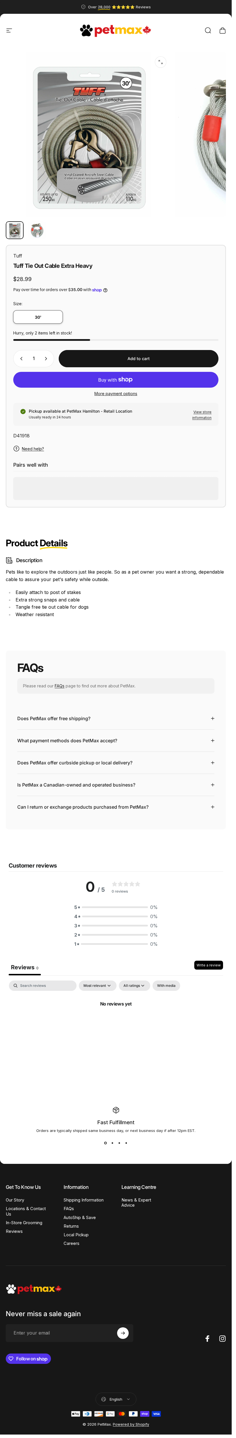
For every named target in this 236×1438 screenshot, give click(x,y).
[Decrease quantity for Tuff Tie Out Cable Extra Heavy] (20, 358)
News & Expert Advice (136, 1202)
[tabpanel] (116, 1023)
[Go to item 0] (15, 230)
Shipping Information (84, 1200)
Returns (71, 1226)
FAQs (59, 685)
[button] (116, 907)
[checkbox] (166, 986)
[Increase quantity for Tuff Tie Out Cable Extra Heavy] (47, 358)
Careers (71, 1243)
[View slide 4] (126, 1143)
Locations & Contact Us (26, 1211)
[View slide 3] (119, 1143)
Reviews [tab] (25, 967)
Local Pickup (76, 1234)
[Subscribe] (123, 1333)
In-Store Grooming (24, 1222)
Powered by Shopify (131, 1424)
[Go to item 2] (37, 230)
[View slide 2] (112, 1143)
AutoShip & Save (80, 1217)
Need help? (33, 448)
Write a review (209, 965)
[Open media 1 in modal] (160, 62)
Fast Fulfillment (115, 1122)
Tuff (17, 256)
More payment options (115, 393)
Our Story (15, 1200)
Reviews (14, 1231)
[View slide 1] (105, 1143)
